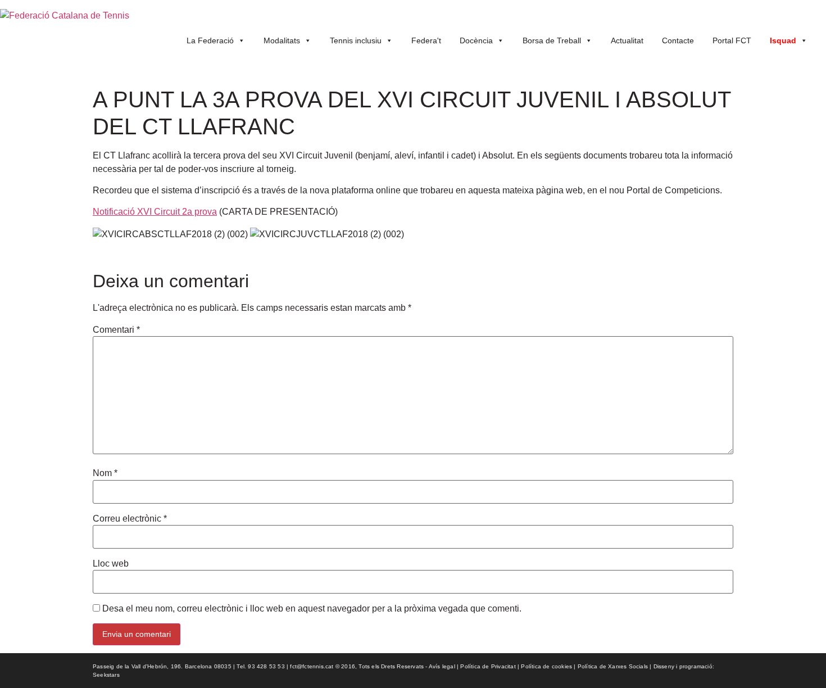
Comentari (116, 329)
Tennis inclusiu (356, 40)
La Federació (210, 40)
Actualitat (627, 40)
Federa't (426, 40)
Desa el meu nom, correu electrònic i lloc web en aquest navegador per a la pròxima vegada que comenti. (311, 608)
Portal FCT (731, 40)
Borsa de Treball (552, 40)
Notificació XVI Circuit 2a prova (155, 211)
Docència (476, 40)
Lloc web (111, 563)
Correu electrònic (130, 518)
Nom (105, 473)
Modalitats (282, 40)
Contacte (678, 40)
